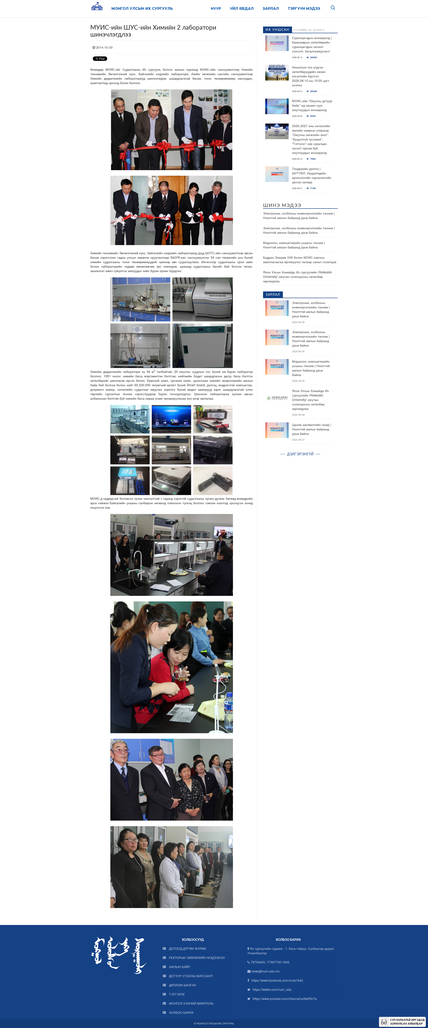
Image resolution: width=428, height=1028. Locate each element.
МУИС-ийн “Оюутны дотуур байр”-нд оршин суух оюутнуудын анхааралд (312, 105)
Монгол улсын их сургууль (142, 8)
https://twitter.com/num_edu (272, 989)
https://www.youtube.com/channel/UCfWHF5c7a (285, 998)
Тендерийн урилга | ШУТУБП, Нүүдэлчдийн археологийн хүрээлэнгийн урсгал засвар (311, 175)
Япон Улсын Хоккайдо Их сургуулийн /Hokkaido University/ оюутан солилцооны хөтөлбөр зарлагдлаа (297, 276)
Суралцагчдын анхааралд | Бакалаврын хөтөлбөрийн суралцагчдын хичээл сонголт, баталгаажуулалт (312, 44)
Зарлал (271, 8)
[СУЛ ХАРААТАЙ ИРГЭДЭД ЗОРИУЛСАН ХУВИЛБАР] (384, 1021)
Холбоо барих (180, 1012)
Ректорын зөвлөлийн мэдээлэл (196, 957)
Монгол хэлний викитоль (191, 1003)
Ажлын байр (179, 966)
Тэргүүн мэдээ (304, 8)
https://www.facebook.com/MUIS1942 (277, 980)
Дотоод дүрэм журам (187, 948)
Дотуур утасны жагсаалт (190, 976)
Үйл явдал (242, 8)
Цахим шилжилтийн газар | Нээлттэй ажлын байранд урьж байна (311, 429)
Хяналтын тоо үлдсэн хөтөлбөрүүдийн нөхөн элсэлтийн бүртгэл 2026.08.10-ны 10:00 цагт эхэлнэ (310, 76)
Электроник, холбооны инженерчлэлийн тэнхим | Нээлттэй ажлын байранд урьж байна (299, 215)
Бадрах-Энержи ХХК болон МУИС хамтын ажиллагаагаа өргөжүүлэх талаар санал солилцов (299, 259)
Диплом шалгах (182, 985)
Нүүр (216, 8)
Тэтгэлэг (176, 994)
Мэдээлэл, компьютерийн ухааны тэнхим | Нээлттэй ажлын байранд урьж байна (294, 244)
